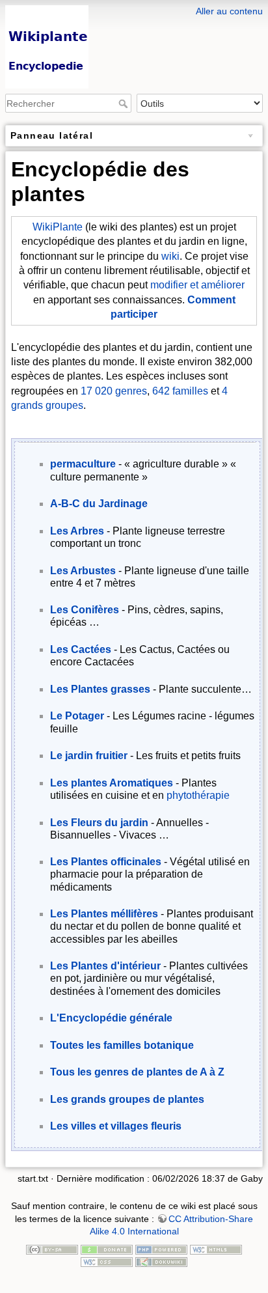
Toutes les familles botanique (122, 1045)
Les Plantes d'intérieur (105, 965)
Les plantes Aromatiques (111, 782)
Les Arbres (77, 530)
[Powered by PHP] (161, 1249)
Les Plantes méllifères (104, 913)
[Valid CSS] (107, 1261)
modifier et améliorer (197, 284)
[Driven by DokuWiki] (161, 1261)
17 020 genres (114, 390)
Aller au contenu (229, 11)
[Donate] (107, 1249)
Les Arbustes (83, 570)
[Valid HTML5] (216, 1249)
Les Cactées (80, 649)
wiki (170, 256)
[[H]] (134, 8)
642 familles (180, 390)
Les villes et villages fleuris (115, 1126)
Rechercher (124, 103)
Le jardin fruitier (88, 755)
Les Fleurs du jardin (99, 822)
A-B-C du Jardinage (99, 503)
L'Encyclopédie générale (111, 1017)
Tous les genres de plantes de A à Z (137, 1072)
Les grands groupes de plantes (127, 1099)
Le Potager (77, 715)
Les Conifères (84, 609)
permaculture (83, 463)
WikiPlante (58, 226)
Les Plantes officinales (105, 861)
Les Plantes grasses (100, 689)
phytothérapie (198, 795)
